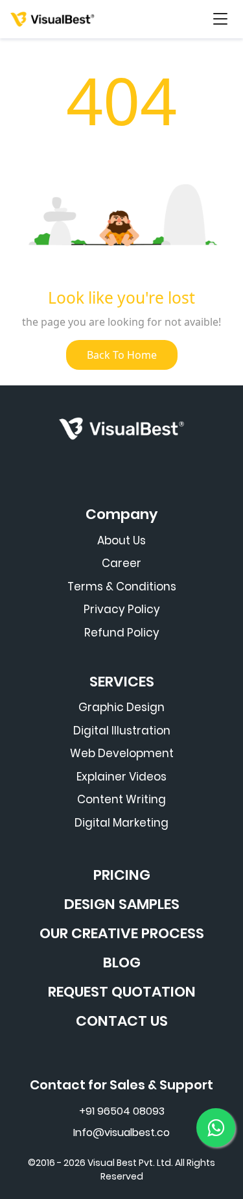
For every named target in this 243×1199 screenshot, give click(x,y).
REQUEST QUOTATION (122, 992)
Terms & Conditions (121, 586)
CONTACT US (122, 1021)
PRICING (121, 875)
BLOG (122, 962)
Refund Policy (121, 632)
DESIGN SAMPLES (121, 904)
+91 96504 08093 (122, 1111)
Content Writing (121, 799)
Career (121, 563)
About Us (121, 540)
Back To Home (122, 355)
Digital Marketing (121, 822)
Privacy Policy (122, 609)
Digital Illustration (121, 730)
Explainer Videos (121, 776)
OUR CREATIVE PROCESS (122, 933)
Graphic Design (121, 707)
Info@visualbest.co (121, 1132)
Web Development (122, 753)
